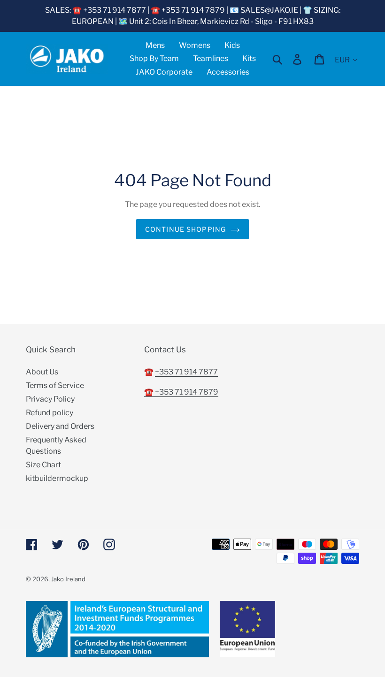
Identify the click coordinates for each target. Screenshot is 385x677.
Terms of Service (55, 385)
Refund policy (49, 412)
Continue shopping (185, 229)
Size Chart (43, 464)
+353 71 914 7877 (186, 371)
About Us (42, 371)
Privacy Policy (50, 399)
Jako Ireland (68, 579)
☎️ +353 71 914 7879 (181, 392)
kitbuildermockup (57, 478)
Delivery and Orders (60, 426)
